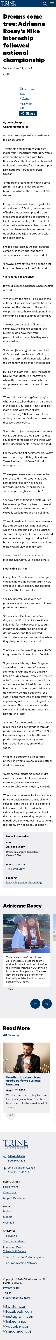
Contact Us (9, 1193)
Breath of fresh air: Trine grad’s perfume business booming (23, 1081)
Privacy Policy (11, 1288)
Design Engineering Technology (24, 883)
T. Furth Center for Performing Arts (23, 1257)
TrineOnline (10, 1236)
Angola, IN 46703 (18, 1172)
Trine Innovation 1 (14, 1242)
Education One (12, 1247)
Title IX (7, 1293)
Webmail (8, 1223)
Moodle (7, 1217)
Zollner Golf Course (14, 1251)
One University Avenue (21, 1168)
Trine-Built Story (15, 869)
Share (30, 113)
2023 (9, 74)
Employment (10, 1187)
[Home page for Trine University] (8, 3)
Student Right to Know (16, 1298)
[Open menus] (52, 3)
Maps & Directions (14, 1198)
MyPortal (8, 1211)
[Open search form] (45, 3)
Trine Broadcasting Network (20, 1263)
